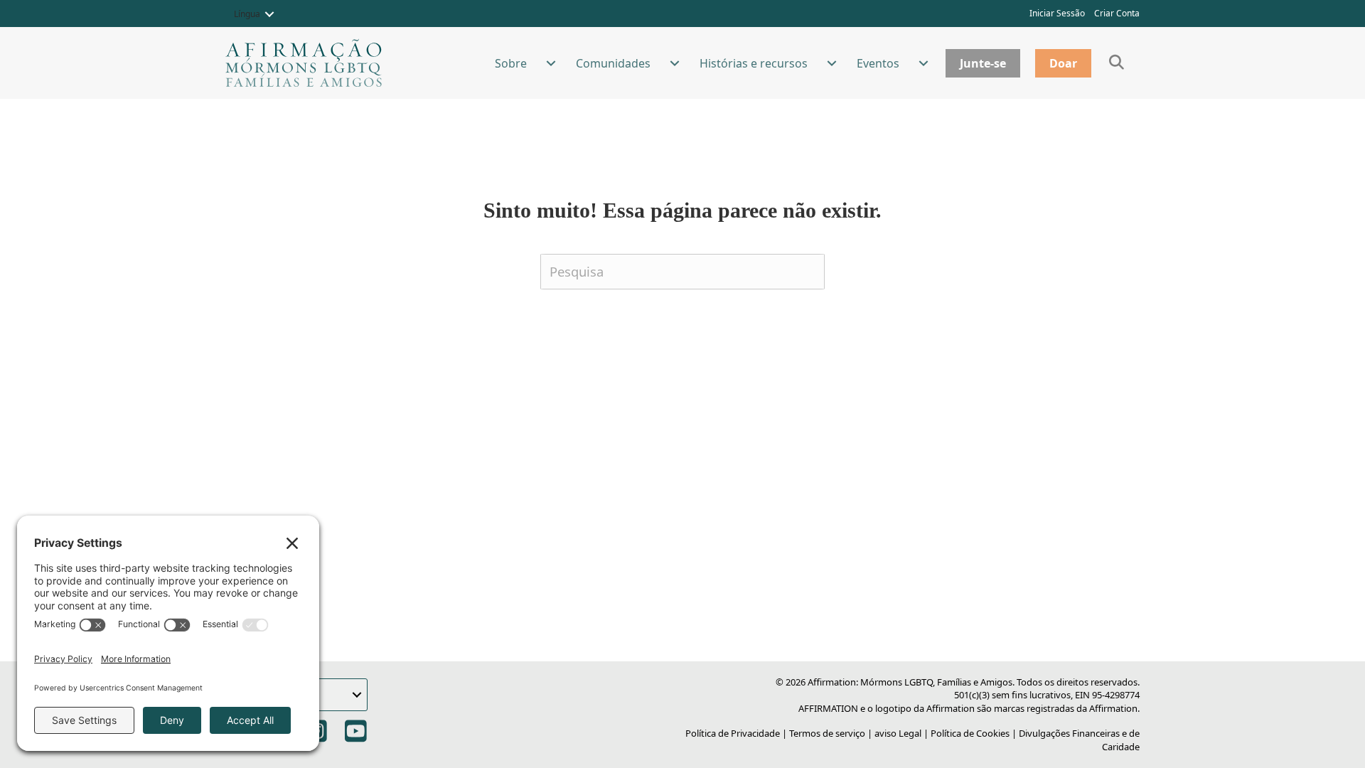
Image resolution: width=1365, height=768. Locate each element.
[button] (269, 14)
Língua (247, 14)
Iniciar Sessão (1057, 13)
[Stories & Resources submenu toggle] (832, 63)
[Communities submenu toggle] (674, 63)
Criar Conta (1117, 13)
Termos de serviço (827, 733)
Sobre (511, 63)
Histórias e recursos (754, 63)
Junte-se (983, 63)
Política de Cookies (970, 733)
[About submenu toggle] (551, 63)
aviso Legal (897, 733)
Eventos (878, 63)
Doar (1063, 63)
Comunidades (613, 63)
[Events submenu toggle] (923, 63)
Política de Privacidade (732, 733)
